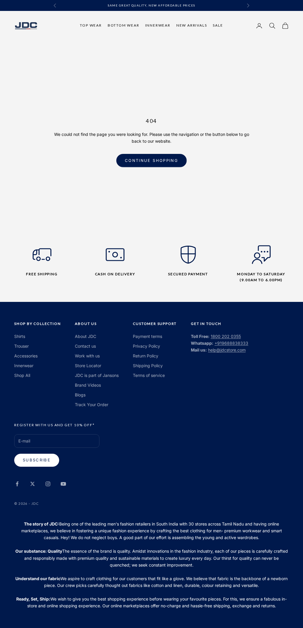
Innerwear (157, 25)
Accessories (26, 355)
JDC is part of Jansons (97, 375)
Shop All (22, 375)
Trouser (21, 346)
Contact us (85, 346)
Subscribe (37, 460)
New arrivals (191, 25)
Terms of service (149, 375)
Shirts (19, 336)
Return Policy (145, 355)
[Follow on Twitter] (33, 484)
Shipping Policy (148, 365)
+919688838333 (231, 343)
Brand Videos (88, 385)
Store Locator (88, 365)
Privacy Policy (146, 346)
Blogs (80, 394)
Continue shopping (151, 160)
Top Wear (90, 25)
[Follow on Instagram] (48, 484)
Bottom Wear (123, 25)
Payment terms (147, 336)
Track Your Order (91, 404)
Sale (218, 25)
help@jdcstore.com (227, 349)
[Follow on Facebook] (17, 484)
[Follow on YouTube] (63, 484)
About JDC (85, 336)
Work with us (87, 355)
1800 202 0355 (226, 336)
